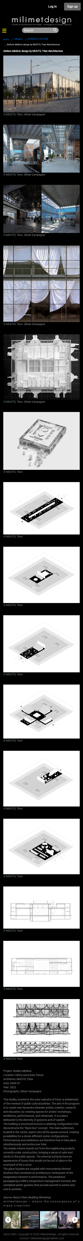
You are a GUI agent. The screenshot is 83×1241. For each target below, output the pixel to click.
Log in (52, 6)
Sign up (72, 6)
